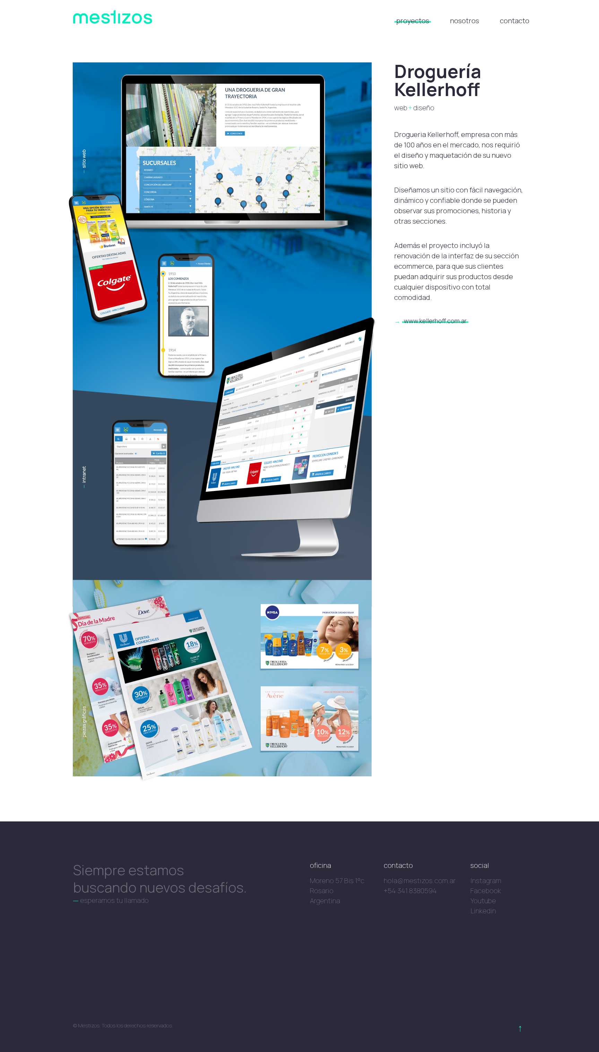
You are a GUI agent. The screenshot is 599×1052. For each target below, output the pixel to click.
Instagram (485, 881)
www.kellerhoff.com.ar (435, 321)
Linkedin (483, 911)
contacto (514, 20)
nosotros (464, 20)
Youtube (483, 901)
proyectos (412, 20)
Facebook (485, 891)
